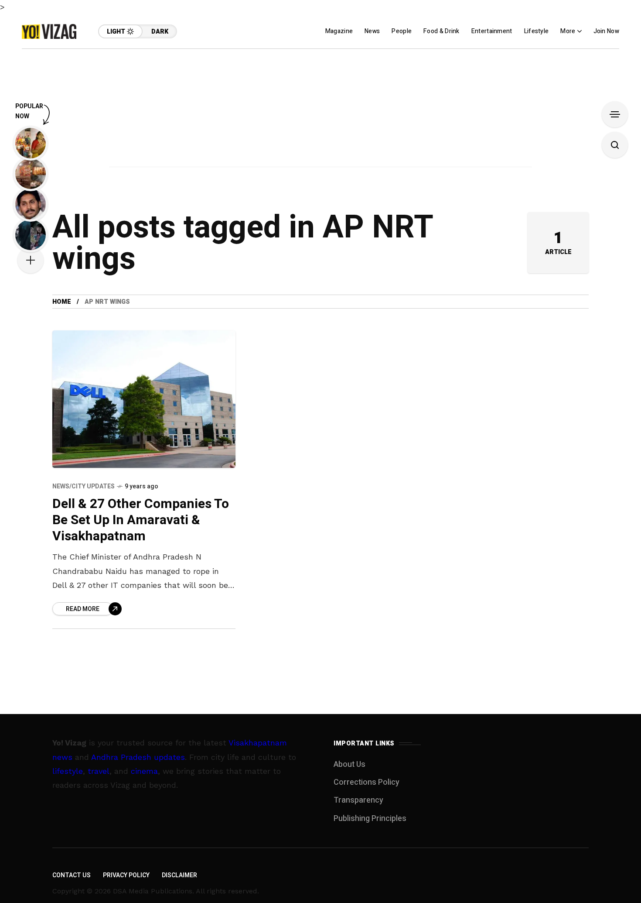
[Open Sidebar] (615, 114)
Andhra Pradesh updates (138, 757)
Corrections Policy (366, 782)
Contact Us (71, 875)
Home (61, 301)
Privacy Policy (126, 875)
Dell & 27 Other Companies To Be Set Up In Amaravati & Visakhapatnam (140, 520)
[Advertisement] (320, 110)
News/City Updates (83, 486)
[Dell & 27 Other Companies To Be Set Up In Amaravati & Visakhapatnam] (143, 399)
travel (98, 771)
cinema (144, 771)
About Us (349, 764)
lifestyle (67, 771)
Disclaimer (179, 875)
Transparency (358, 800)
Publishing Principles (370, 818)
